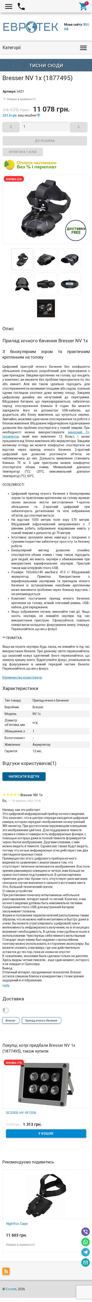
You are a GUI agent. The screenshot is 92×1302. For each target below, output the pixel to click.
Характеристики (20, 688)
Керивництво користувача (22, 677)
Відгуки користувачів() (29, 763)
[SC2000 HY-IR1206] (46, 1084)
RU (86, 24)
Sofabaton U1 (10, 1300)
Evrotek (11, 1289)
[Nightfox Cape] (46, 1195)
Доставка (13, 998)
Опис (8, 328)
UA (66, 29)
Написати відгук (24, 776)
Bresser (10, 1020)
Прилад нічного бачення (41, 1020)
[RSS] (7, 1272)
